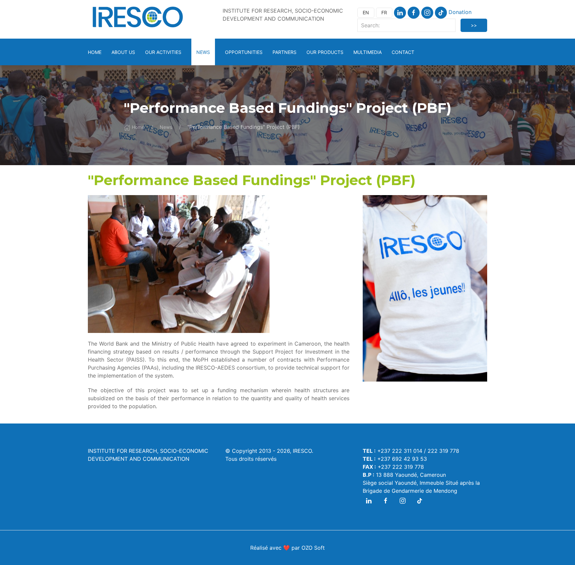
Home (94, 52)
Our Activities (163, 52)
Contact (403, 52)
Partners (284, 52)
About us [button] (123, 52)
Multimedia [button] (367, 52)
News (203, 52)
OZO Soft (313, 547)
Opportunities (244, 52)
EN (366, 12)
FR (384, 12)
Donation (460, 12)
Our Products (324, 52)
